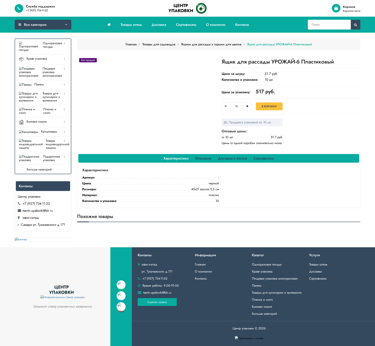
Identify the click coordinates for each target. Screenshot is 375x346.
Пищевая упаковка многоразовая (52, 72)
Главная (131, 44)
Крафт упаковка (37, 58)
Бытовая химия (37, 121)
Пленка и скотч (49, 111)
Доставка (159, 24)
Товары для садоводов (158, 44)
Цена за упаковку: (236, 92)
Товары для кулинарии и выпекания (51, 97)
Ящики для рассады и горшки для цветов (211, 44)
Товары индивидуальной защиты (56, 144)
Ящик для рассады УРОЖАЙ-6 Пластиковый (279, 44)
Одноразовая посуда (52, 45)
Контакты (242, 24)
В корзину (269, 106)
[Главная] (109, 24)
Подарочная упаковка (51, 158)
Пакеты (39, 84)
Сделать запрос (157, 302)
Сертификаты (186, 24)
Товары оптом (131, 24)
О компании (215, 24)
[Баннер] (43, 239)
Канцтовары (49, 131)
